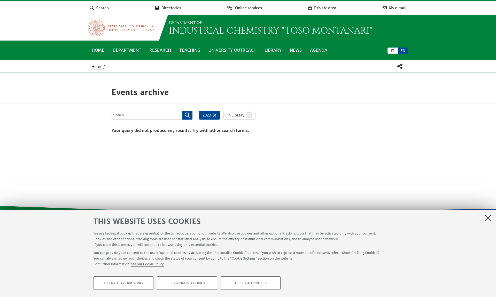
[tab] (393, 50)
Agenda (318, 50)
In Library (235, 115)
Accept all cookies (250, 283)
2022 (205, 116)
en (403, 50)
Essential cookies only (123, 283)
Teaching (189, 50)
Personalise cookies (187, 283)
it (392, 50)
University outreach (232, 50)
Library (273, 50)
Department (127, 50)
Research (160, 50)
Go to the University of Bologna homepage (121, 28)
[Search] (187, 115)
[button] (400, 66)
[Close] (488, 218)
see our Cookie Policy (147, 264)
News (296, 50)
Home (98, 50)
